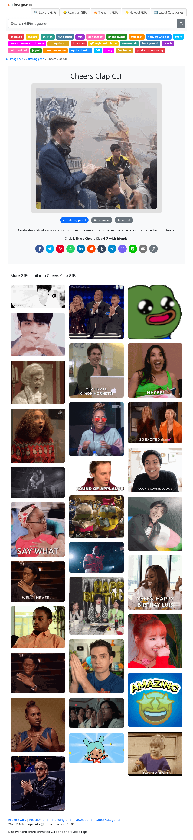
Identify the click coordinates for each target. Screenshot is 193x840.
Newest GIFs (84, 820)
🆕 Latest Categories (168, 12)
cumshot (136, 36)
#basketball (80, 568)
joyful (36, 50)
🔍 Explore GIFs (45, 12)
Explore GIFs (17, 820)
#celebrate (79, 724)
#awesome (79, 334)
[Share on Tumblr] (101, 249)
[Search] (181, 23)
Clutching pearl (35, 59)
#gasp (17, 458)
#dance (136, 771)
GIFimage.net (14, 59)
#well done (79, 445)
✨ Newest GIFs (136, 12)
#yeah (135, 759)
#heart (18, 345)
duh (80, 36)
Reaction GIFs (39, 820)
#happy (77, 387)
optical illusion (80, 50)
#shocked (20, 297)
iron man (79, 43)
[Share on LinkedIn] (81, 249)
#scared (19, 637)
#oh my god (21, 452)
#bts (16, 304)
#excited (124, 220)
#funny (77, 533)
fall (98, 50)
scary (108, 50)
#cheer (77, 689)
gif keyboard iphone (103, 43)
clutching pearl (74, 220)
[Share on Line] (133, 249)
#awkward (20, 597)
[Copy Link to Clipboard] (153, 249)
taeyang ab (129, 43)
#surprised (79, 630)
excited (32, 36)
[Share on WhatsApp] (70, 249)
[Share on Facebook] (39, 249)
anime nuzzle (116, 36)
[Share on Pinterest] (60, 249)
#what (18, 291)
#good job (79, 322)
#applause (102, 220)
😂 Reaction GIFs (75, 12)
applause (16, 36)
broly (178, 36)
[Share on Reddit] (91, 249)
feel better (124, 50)
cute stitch (65, 36)
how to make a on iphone (27, 43)
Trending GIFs (62, 820)
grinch (168, 43)
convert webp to (159, 36)
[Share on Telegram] (112, 249)
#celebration (80, 753)
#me (17, 735)
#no (16, 643)
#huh (17, 741)
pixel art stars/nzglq (150, 50)
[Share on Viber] (122, 249)
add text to (95, 36)
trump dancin (58, 43)
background (150, 43)
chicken (48, 36)
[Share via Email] (143, 249)
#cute (17, 352)
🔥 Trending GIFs (106, 12)
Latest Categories (108, 820)
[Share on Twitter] (50, 249)
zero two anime (55, 50)
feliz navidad (18, 50)
